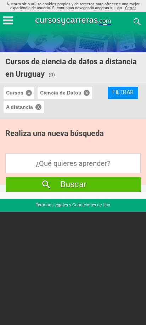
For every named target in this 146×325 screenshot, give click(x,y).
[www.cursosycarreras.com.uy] (73, 21)
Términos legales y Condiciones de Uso (73, 204)
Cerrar (130, 8)
